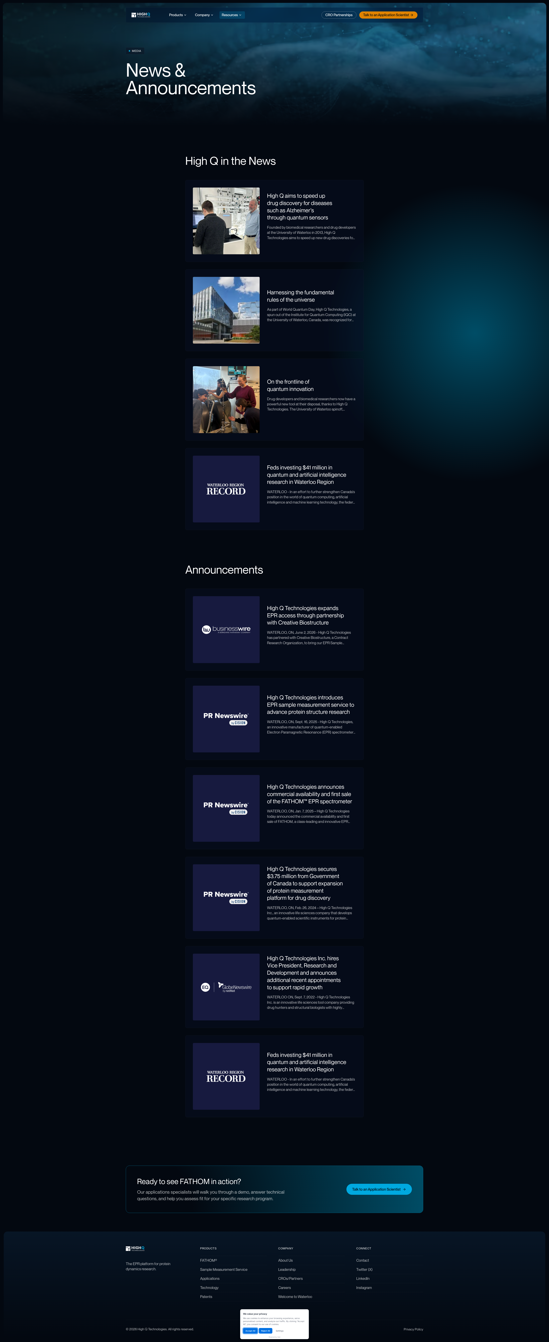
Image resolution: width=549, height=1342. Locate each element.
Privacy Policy (413, 1329)
